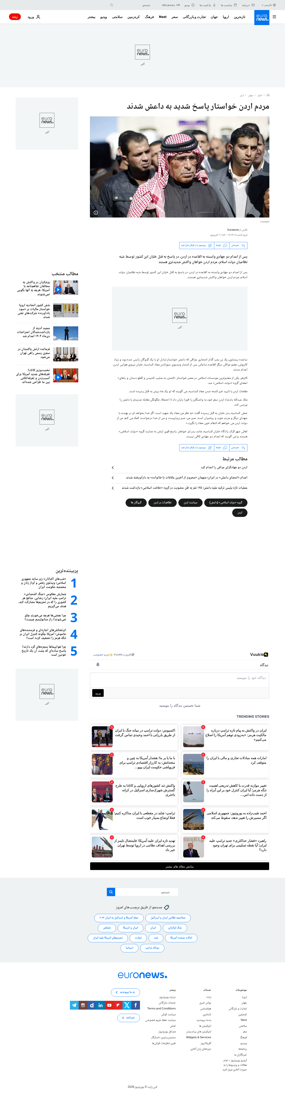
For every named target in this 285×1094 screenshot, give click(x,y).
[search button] (111, 5)
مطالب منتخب (65, 274)
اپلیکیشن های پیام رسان (198, 1031)
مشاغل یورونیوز (167, 1031)
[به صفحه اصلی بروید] (261, 17)
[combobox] (132, 5)
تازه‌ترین (239, 17)
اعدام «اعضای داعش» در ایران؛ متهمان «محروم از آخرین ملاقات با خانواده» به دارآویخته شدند (186, 478)
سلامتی (117, 17)
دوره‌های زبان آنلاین (200, 1049)
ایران (153, 927)
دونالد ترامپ (152, 947)
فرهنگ (149, 17)
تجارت (138, 937)
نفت (156, 937)
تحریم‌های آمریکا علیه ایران (108, 937)
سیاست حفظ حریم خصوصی (160, 1020)
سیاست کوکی (168, 1014)
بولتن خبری (205, 1002)
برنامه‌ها (242, 1049)
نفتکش (107, 927)
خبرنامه (130, 1017)
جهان (214, 17)
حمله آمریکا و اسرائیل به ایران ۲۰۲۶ (119, 917)
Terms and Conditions (161, 1008)
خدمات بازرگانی (167, 1002)
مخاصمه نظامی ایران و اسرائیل (168, 917)
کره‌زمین (133, 17)
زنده (15, 16)
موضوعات (241, 990)
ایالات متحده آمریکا (181, 937)
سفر (175, 17)
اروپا (226, 17)
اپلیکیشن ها (205, 1026)
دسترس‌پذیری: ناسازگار (163, 1037)
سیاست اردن (190, 502)
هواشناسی (205, 1008)
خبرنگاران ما (240, 1054)
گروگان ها (136, 502)
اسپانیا (129, 947)
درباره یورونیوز (167, 997)
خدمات (207, 990)
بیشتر (172, 990)
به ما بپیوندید (204, 1020)
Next (162, 17)
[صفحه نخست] (268, 95)
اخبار (260, 95)
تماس (173, 1026)
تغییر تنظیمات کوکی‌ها (164, 1043)
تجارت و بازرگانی (194, 17)
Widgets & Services (198, 1037)
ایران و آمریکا (130, 927)
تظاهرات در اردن (163, 502)
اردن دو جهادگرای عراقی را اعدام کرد (224, 468)
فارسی (268, 4)
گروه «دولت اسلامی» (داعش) (225, 502)
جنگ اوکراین (175, 927)
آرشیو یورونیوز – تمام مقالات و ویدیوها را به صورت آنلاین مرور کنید (234, 1065)
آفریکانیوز (206, 1043)
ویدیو (103, 17)
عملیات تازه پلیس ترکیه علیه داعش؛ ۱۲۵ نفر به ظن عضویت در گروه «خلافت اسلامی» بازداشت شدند (184, 488)
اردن (242, 95)
